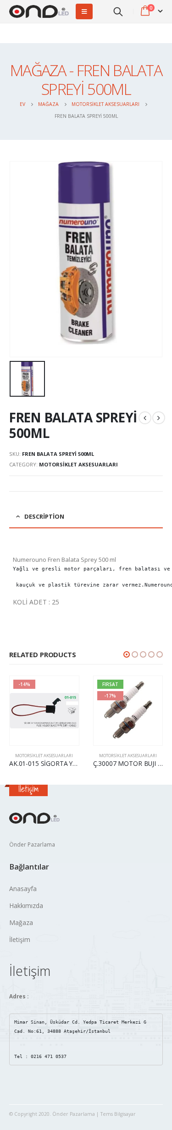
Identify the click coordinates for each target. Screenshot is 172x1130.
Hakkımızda (26, 905)
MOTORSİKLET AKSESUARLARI (78, 464)
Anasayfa (23, 888)
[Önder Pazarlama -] (39, 11)
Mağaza (21, 922)
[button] (126, 654)
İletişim (19, 939)
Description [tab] (44, 516)
